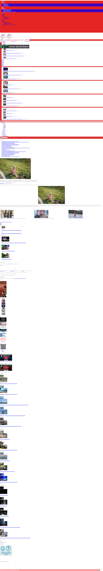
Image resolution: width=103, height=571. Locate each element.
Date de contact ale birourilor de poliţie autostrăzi (9, 11)
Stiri (2, 40)
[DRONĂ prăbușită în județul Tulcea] (4, 115)
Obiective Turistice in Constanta (7, 10)
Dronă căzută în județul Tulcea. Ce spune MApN (9, 58)
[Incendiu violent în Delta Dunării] (4, 112)
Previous (3, 228)
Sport (4, 129)
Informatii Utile (4, 21)
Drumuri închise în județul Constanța (6, 145)
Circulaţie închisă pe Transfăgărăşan (7, 97)
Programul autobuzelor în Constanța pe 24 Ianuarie (8, 148)
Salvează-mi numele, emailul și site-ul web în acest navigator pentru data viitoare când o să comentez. (14, 272)
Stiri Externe (4, 47)
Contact (3, 7)
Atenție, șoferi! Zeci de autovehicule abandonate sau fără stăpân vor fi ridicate (10, 426)
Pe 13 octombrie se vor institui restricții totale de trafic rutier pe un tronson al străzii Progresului (14, 151)
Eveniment (3, 80)
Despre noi (3, 1)
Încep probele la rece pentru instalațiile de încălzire (8, 153)
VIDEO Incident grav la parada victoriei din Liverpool (10, 105)
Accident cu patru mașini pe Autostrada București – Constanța (11, 88)
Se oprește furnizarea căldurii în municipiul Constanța (8, 154)
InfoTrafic (4, 94)
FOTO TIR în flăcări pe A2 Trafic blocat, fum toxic (9, 100)
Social (4, 46)
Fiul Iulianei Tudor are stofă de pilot (6, 259)
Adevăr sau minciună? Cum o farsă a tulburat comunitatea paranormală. (10, 527)
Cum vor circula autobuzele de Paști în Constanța (8, 147)
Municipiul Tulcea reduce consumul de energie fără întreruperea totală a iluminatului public (12, 415)
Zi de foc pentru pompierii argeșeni (5, 439)
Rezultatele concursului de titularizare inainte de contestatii (11, 233)
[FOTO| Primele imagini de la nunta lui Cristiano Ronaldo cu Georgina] (5, 74)
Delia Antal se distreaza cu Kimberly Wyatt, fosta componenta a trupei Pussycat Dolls (44, 218)
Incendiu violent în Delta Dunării (7, 113)
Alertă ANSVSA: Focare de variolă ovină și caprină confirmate (8, 383)
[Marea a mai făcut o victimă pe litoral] (4, 49)
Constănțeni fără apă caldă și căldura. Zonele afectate (8, 143)
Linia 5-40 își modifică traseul (5, 155)
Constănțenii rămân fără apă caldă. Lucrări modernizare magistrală (10, 141)
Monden (3, 66)
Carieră (2, 6)
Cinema (4, 41)
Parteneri (3, 8)
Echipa (2, 2)
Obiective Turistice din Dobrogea (7, 9)
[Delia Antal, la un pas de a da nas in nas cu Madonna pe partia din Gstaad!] (85, 214)
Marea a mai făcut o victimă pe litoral (8, 50)
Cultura (4, 42)
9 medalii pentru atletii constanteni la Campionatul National (11, 230)
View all (3, 59)
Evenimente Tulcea (4, 107)
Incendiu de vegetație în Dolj (4, 495)
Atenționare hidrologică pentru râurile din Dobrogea (8, 150)
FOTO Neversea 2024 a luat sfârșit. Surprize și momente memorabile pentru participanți (14, 242)
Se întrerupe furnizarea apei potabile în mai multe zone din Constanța (10, 152)
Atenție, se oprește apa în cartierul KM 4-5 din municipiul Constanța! (10, 156)
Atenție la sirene (4, 149)
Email (3, 183)
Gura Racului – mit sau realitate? (4, 516)
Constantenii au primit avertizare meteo (7, 146)
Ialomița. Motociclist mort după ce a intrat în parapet (7, 471)
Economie (4, 126)
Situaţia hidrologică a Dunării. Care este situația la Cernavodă (8, 394)
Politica (4, 45)
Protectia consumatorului (6, 5)
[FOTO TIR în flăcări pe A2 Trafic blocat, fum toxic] (4, 99)
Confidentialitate (5, 16)
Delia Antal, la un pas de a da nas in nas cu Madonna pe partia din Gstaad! (77, 218)
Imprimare (1, 183)
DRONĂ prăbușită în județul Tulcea (7, 116)
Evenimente (4, 133)
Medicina (4, 44)
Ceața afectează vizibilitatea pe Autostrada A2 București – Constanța (10, 144)
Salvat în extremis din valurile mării (7, 92)
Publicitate (3, 12)
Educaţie (4, 43)
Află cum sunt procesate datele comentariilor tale (19, 278)
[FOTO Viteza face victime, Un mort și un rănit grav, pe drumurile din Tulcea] (4, 118)
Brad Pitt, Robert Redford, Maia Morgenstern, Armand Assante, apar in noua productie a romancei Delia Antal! (12, 218)
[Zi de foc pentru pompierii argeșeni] (5, 84)
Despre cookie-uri (5, 4)
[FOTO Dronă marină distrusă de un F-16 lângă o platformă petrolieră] (4, 52)
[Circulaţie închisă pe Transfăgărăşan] (4, 96)
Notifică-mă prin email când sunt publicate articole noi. (8, 275)
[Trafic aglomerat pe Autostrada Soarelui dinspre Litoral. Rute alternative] (4, 102)
